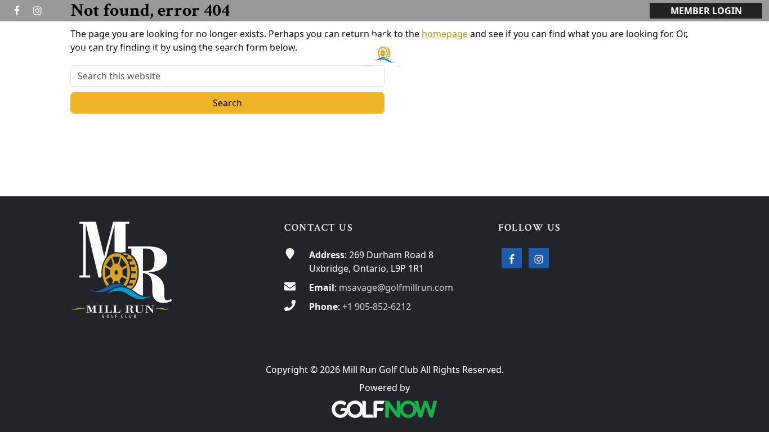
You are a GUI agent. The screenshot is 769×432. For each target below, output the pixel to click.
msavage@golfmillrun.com (396, 287)
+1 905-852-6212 (376, 306)
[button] (89, 52)
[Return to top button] (747, 175)
